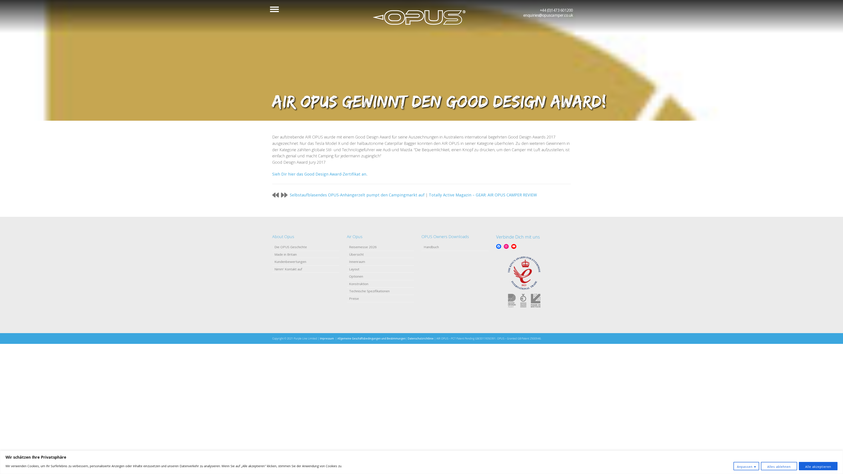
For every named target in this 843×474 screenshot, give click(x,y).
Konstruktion (358, 284)
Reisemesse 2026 (363, 247)
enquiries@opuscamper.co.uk (548, 15)
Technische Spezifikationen (369, 291)
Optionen (356, 276)
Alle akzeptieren (818, 467)
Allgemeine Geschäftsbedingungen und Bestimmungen (371, 338)
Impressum (327, 338)
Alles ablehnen (779, 467)
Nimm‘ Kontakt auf (288, 269)
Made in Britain (285, 254)
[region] (421, 462)
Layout (354, 269)
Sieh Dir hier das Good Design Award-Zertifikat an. (319, 174)
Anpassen (745, 467)
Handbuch (431, 247)
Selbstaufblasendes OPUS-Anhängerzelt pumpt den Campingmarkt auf (357, 195)
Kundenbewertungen (290, 261)
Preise (354, 298)
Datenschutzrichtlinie (421, 338)
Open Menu (274, 9)
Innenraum (357, 261)
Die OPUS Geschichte (290, 247)
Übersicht (356, 254)
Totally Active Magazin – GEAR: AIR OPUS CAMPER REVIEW (483, 195)
